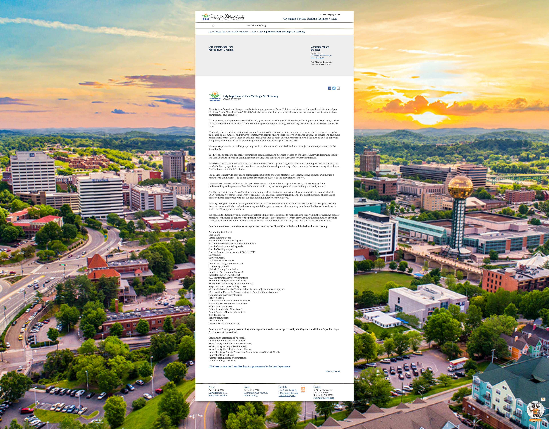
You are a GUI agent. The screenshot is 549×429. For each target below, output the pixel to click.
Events (247, 387)
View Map (319, 398)
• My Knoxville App (289, 393)
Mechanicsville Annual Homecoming (256, 394)
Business (323, 18)
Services (301, 18)
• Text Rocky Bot (287, 395)
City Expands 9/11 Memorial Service (218, 394)
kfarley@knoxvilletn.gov (321, 55)
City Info (283, 387)
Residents (312, 18)
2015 (254, 31)
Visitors (333, 18)
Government (289, 18)
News (211, 387)
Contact (317, 387)
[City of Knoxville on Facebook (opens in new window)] (340, 389)
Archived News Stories (238, 31)
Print (338, 14)
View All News (332, 371)
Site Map (330, 398)
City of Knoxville (217, 31)
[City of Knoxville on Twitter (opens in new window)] (340, 392)
